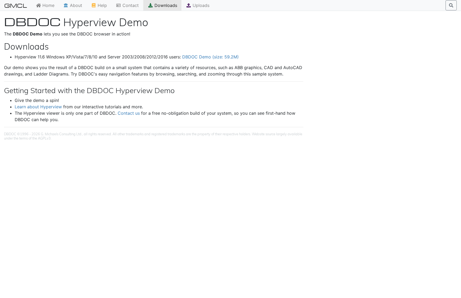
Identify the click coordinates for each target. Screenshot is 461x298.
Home (47, 5)
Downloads (165, 5)
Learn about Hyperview (38, 106)
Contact (130, 5)
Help (101, 5)
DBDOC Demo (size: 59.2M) (210, 56)
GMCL (15, 5)
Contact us (129, 113)
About (75, 5)
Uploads (200, 5)
